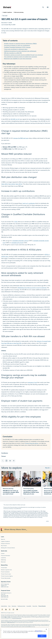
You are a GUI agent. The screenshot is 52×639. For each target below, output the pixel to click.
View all (47, 468)
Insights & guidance (7, 12)
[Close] (46, 629)
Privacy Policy (38, 631)
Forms (9, 606)
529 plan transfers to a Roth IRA (13, 53)
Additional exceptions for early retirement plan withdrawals (20, 51)
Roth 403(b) (11, 184)
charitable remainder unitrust (20, 240)
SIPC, (9, 617)
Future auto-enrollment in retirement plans (15, 49)
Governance (14, 606)
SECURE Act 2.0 (15, 119)
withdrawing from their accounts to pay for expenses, (32, 287)
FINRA (5, 617)
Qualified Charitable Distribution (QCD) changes (17, 47)
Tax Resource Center (21, 606)
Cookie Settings (4, 606)
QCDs (16, 221)
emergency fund (32, 382)
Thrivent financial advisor (32, 443)
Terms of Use (34, 606)
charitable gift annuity (17, 242)
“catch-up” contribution (28, 203)
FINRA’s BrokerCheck (11, 622)
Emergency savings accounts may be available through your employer (23, 55)
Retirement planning (18, 12)
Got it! (42, 635)
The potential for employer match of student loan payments (20, 56)
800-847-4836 (4, 599)
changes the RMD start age (20, 138)
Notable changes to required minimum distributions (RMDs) (20, 43)
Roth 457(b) (19, 184)
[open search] (43, 7)
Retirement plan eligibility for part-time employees (18, 58)
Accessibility (28, 606)
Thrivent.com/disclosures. (17, 618)
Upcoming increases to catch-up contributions (17, 45)
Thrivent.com (3, 622)
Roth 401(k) (5, 184)
